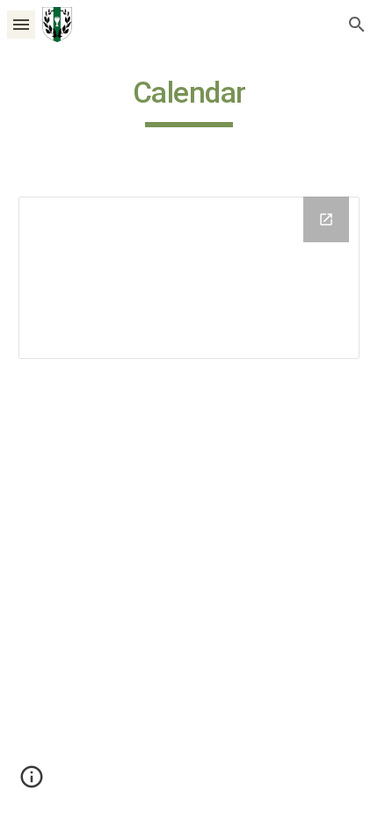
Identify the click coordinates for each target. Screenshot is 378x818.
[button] (21, 24)
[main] (189, 101)
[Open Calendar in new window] (326, 219)
